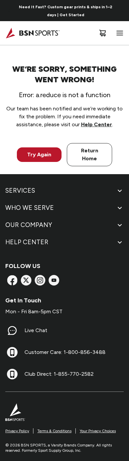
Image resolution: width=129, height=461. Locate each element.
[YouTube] (54, 280)
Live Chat (35, 330)
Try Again (39, 154)
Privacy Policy (17, 431)
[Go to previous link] (9, 11)
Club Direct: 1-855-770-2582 (59, 374)
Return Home (89, 154)
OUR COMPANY (28, 225)
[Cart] (102, 33)
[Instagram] (40, 280)
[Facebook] (12, 280)
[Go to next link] (122, 11)
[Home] (32, 33)
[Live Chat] (12, 330)
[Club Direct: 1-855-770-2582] (12, 374)
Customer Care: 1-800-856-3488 (65, 352)
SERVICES (20, 190)
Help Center (96, 124)
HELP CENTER (26, 242)
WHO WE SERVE (29, 207)
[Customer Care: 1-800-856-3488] (12, 352)
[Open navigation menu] (118, 33)
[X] (26, 280)
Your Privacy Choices (98, 431)
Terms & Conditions (54, 431)
